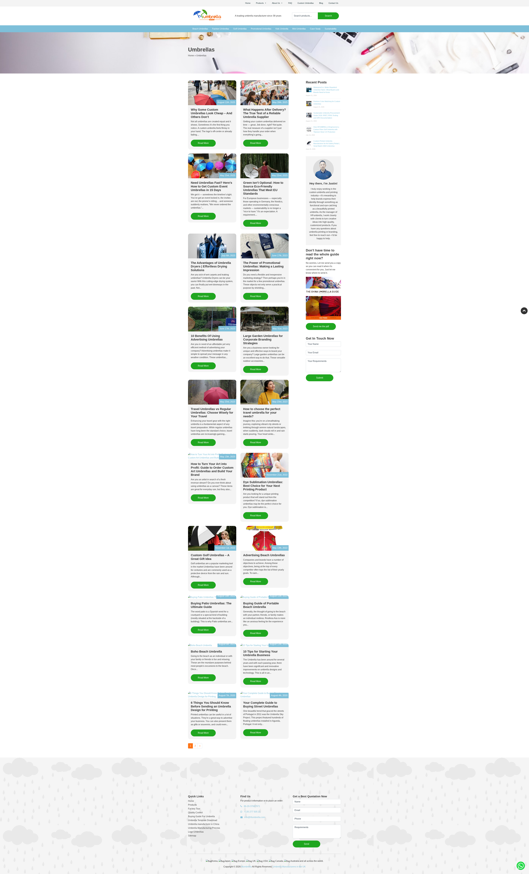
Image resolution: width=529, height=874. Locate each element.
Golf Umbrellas (240, 29)
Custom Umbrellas (306, 3)
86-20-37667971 (251, 806)
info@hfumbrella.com (254, 817)
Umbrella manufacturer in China (203, 824)
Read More (203, 143)
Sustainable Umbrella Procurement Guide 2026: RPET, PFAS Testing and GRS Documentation (326, 115)
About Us (276, 3)
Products (260, 3)
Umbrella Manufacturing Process (204, 828)
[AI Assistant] (521, 866)
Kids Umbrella (282, 29)
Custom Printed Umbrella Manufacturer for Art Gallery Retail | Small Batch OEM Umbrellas (326, 143)
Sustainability (331, 29)
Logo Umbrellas (196, 832)
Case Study (315, 29)
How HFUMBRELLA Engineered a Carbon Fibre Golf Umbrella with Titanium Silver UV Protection (326, 129)
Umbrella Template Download (202, 820)
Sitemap (192, 835)
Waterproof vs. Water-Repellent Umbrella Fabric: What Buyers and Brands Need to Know (326, 89)
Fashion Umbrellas (220, 29)
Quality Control (195, 812)
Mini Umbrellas (299, 29)
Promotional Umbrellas (261, 29)
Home (247, 3)
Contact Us (333, 3)
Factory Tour (194, 809)
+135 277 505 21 (252, 812)
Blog (321, 3)
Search (328, 16)
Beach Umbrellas (200, 29)
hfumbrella (246, 866)
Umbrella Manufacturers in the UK (289, 866)
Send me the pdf (321, 326)
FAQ (290, 3)
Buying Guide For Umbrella (201, 816)
